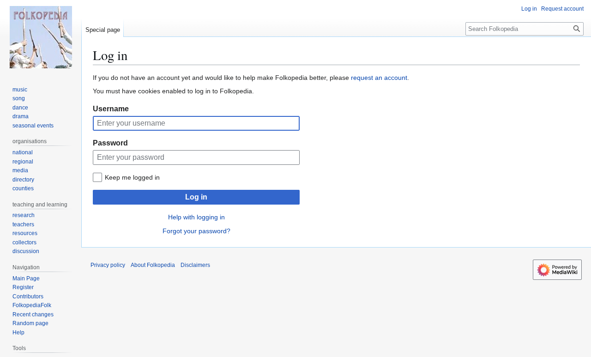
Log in (196, 197)
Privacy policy (107, 265)
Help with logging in (196, 217)
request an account (379, 77)
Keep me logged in (132, 177)
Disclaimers (195, 265)
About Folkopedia (153, 265)
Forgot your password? (196, 231)
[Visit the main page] (41, 37)
